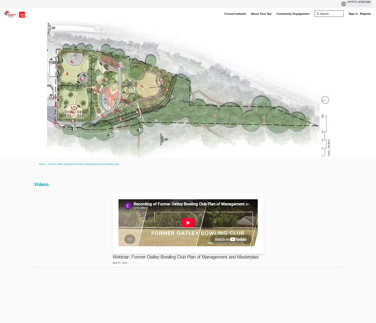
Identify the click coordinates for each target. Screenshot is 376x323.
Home (42, 164)
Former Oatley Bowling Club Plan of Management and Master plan (84, 164)
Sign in (353, 13)
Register (365, 13)
